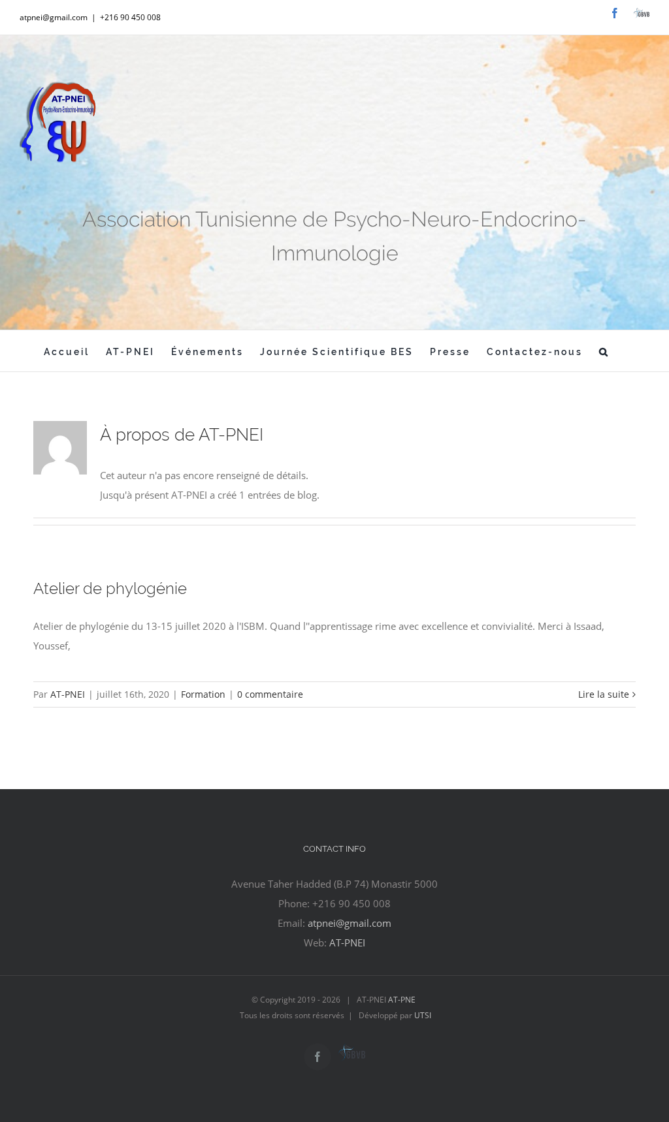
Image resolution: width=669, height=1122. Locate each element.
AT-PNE (401, 999)
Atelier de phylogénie (110, 588)
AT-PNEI (67, 694)
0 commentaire (270, 694)
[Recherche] (604, 350)
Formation (203, 694)
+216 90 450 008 (130, 17)
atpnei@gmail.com (349, 922)
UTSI (422, 1015)
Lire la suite (603, 694)
